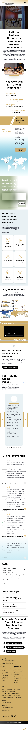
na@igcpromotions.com (6, 310)
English (16, 684)
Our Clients (5, 675)
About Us (4, 674)
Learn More (5, 672)
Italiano (16, 671)
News (3, 670)
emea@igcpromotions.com (18, 301)
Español (16, 680)
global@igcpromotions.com (7, 302)
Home (3, 669)
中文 (15, 676)
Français (16, 678)
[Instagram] (15, 716)
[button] (25, 3)
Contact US (5, 679)
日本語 (16, 682)
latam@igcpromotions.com (5, 317)
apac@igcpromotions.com (25, 307)
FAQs (3, 680)
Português (17, 672)
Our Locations (5, 677)
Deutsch (16, 674)
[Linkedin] (12, 716)
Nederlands (17, 669)
